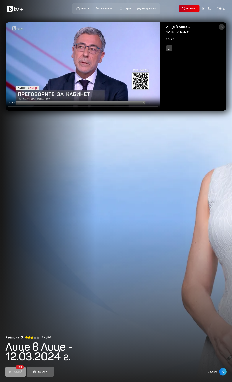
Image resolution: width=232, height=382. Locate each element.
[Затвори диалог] (222, 27)
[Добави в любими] (169, 48)
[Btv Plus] (15, 9)
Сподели (213, 371)
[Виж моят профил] (209, 8)
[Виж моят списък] (203, 8)
